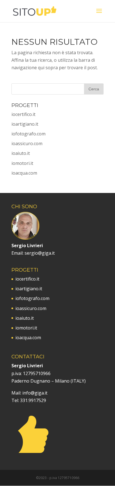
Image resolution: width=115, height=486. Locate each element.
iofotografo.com (28, 134)
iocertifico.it (23, 114)
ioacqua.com (24, 173)
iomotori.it (22, 163)
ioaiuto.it (20, 153)
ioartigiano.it (24, 124)
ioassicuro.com (26, 143)
